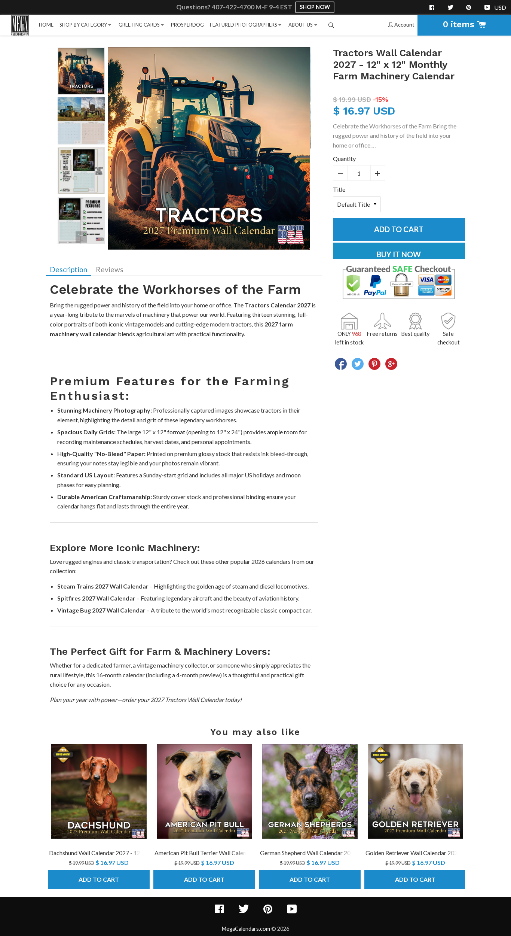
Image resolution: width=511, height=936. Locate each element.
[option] (81, 71)
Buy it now (399, 254)
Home (46, 25)
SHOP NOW (315, 7)
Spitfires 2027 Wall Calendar (96, 598)
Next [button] (81, 237)
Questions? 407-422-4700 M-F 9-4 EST (234, 7)
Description (68, 269)
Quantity (344, 158)
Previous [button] (81, 54)
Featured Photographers (243, 25)
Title (339, 189)
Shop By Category (83, 25)
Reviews (109, 269)
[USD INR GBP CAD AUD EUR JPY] (500, 7)
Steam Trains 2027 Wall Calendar (103, 586)
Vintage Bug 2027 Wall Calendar (101, 610)
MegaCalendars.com (246, 929)
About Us (300, 25)
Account (403, 24)
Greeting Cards (139, 25)
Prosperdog (187, 25)
